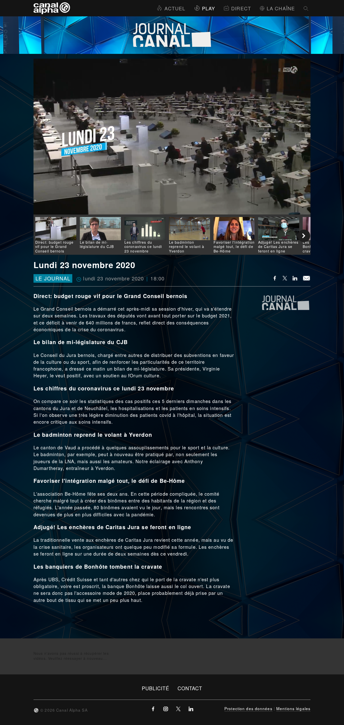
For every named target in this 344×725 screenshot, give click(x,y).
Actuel (174, 8)
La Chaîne (281, 8)
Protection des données (248, 708)
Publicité (155, 688)
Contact (190, 688)
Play (208, 8)
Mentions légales (293, 708)
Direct (241, 8)
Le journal (53, 278)
